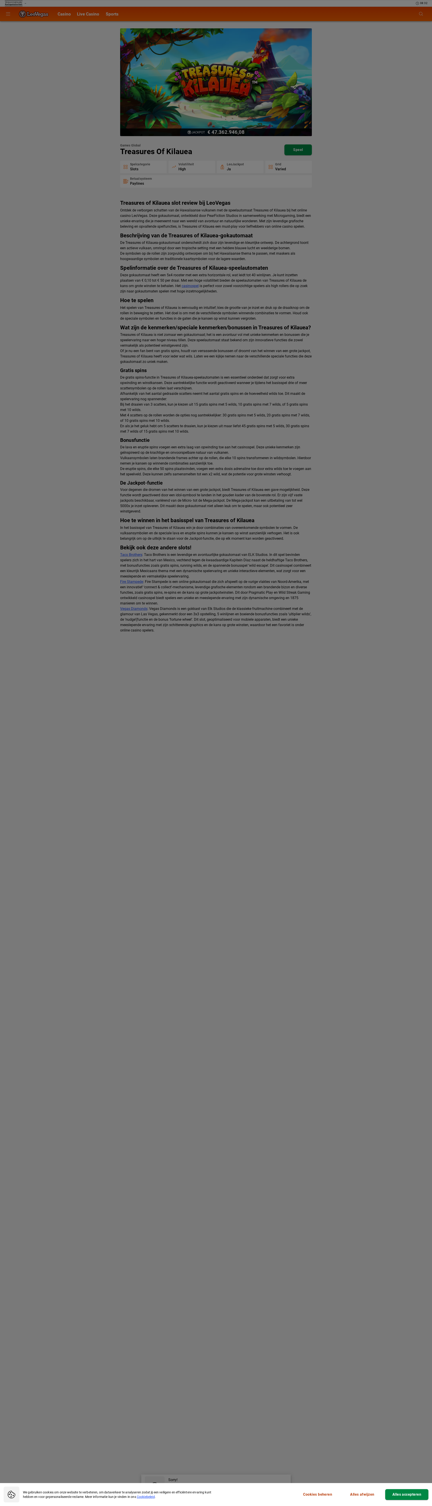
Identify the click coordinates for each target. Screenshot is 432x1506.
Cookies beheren (317, 1494)
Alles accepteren (406, 1494)
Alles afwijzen (362, 1494)
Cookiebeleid (146, 1497)
